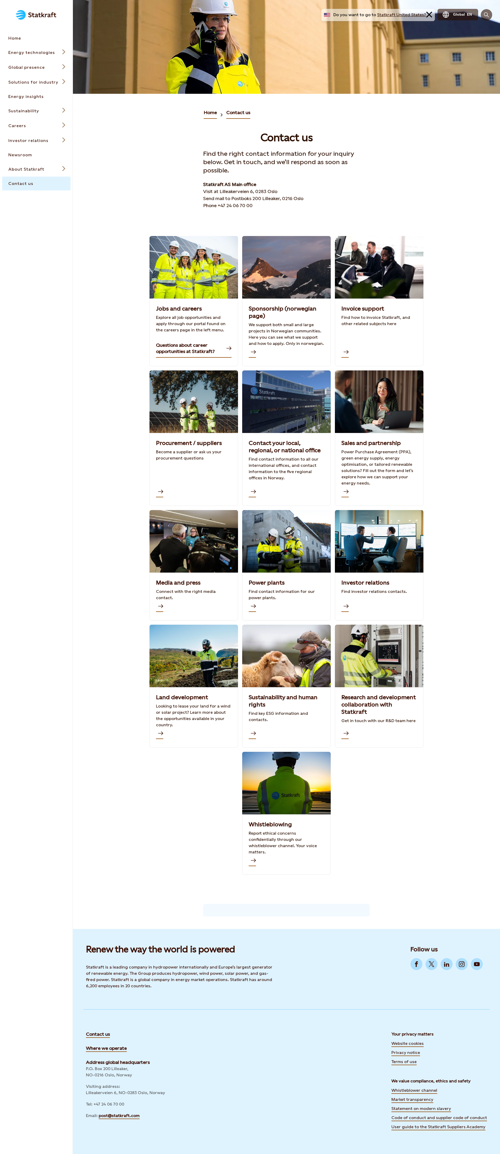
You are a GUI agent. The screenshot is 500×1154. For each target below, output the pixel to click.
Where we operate (106, 1048)
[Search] (486, 15)
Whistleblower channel (414, 1090)
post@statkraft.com (119, 1115)
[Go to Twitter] (432, 964)
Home (210, 112)
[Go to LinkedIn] (447, 964)
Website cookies (407, 1043)
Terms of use (404, 1061)
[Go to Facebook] (416, 964)
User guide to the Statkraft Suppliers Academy (438, 1126)
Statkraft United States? (401, 14)
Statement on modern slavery (421, 1108)
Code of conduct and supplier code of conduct (439, 1117)
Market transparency (412, 1099)
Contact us (238, 112)
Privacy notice (405, 1052)
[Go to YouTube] (477, 964)
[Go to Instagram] (462, 964)
